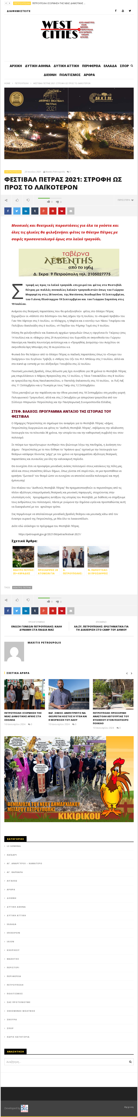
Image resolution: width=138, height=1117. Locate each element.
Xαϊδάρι (12, 854)
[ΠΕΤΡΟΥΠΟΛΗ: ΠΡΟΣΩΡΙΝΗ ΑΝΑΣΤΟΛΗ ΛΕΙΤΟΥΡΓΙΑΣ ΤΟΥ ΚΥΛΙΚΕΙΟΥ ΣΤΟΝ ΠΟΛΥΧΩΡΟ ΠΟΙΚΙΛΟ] (113, 694)
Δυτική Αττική (66, 66)
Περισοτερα (124, 200)
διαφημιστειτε (19, 11)
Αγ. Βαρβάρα (15, 872)
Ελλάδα (110, 66)
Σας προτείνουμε (18, 1002)
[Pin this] (52, 211)
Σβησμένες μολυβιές (21, 1011)
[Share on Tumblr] (34, 211)
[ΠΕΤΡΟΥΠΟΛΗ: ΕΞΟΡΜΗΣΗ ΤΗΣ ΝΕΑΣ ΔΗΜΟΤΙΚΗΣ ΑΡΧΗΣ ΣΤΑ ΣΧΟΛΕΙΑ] (24, 694)
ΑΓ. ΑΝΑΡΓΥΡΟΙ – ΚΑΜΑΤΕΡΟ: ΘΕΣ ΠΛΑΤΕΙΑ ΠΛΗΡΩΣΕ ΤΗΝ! (76, 3)
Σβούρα (12, 1019)
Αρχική (16, 66)
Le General (14, 846)
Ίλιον (10, 941)
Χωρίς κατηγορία (18, 1036)
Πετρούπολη (22, 83)
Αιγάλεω (12, 880)
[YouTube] (122, 10)
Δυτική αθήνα (37, 66)
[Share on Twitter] (16, 211)
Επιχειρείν (13, 932)
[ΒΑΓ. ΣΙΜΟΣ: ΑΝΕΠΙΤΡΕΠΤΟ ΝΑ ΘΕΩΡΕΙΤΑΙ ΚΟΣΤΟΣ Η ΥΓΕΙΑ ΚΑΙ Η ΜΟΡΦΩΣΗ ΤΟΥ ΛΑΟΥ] (69, 694)
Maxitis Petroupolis (55, 171)
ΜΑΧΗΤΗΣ (13, 959)
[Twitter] (130, 10)
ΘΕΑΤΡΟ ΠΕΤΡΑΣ (22, 587)
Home (7, 83)
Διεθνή (50, 75)
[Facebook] (115, 10)
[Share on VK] (61, 211)
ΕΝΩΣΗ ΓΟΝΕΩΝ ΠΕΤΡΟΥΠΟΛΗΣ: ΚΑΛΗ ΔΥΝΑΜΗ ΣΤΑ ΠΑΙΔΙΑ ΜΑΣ (36, 626)
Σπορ (124, 66)
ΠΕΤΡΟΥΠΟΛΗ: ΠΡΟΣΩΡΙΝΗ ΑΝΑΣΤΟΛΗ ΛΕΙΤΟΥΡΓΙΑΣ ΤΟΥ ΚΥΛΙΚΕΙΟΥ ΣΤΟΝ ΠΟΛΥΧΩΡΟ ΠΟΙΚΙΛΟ (111, 718)
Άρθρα (89, 75)
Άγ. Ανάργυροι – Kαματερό (24, 863)
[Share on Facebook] (8, 211)
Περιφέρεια (91, 66)
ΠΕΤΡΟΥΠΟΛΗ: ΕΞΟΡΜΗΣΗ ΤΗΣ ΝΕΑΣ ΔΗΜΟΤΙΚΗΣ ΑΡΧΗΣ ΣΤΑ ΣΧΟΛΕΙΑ (23, 716)
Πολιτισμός (70, 75)
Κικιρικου (13, 950)
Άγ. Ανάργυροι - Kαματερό (30, 3)
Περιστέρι (13, 967)
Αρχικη (129, 1107)
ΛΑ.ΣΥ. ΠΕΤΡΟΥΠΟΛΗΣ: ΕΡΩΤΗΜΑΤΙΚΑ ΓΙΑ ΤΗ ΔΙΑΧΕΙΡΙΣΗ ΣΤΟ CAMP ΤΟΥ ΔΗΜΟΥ (101, 626)
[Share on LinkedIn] (25, 211)
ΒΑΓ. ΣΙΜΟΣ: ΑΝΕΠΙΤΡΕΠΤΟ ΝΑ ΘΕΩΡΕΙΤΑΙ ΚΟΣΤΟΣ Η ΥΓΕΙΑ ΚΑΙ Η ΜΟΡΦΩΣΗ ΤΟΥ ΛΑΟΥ (68, 716)
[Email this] (70, 211)
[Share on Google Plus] (43, 211)
